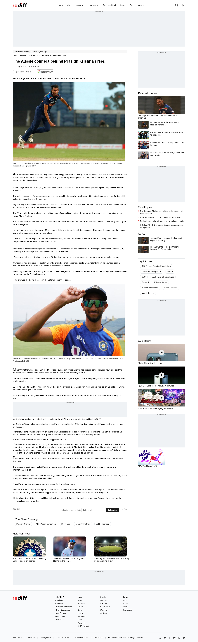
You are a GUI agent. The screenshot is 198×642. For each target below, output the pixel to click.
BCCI (144, 277)
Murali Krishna (148, 293)
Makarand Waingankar (151, 271)
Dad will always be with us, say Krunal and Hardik (162, 221)
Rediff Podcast (83, 626)
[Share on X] (165, 638)
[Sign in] (183, 5)
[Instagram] (174, 638)
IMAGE (170, 271)
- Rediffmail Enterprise (63, 607)
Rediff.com (118, 638)
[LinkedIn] (184, 638)
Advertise (31, 638)
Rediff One (59, 603)
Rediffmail (59, 600)
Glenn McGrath (171, 288)
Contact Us (98, 638)
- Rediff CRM (60, 616)
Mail (68, 5)
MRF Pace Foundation (46, 524)
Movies (80, 607)
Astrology (81, 623)
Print (125, 509)
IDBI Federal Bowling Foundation (156, 266)
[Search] (176, 5)
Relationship (127, 610)
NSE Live (103, 603)
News (78, 5)
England (145, 282)
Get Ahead (82, 616)
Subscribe (112, 510)
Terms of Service (63, 638)
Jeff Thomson (102, 524)
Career (125, 607)
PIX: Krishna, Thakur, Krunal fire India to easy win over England (162, 212)
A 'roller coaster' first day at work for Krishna (160, 217)
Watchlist (103, 610)
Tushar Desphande (150, 288)
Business (81, 603)
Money (93, 5)
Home (60, 5)
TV (131, 5)
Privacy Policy (46, 638)
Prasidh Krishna (23, 524)
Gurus (123, 5)
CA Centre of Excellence (163, 277)
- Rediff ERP (59, 620)
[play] (161, 352)
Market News (105, 607)
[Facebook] (170, 638)
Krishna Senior (160, 282)
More (140, 5)
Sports (80, 610)
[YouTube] (179, 638)
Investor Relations (81, 638)
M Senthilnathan (83, 524)
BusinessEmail (109, 5)
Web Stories (144, 341)
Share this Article (24, 72)
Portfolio (103, 613)
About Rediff (17, 638)
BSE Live (103, 600)
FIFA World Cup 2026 (147, 466)
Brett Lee (65, 524)
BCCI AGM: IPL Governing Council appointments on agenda (161, 226)
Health (125, 600)
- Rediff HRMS (60, 613)
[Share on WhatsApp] (160, 638)
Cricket (23, 56)
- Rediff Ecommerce (62, 610)
